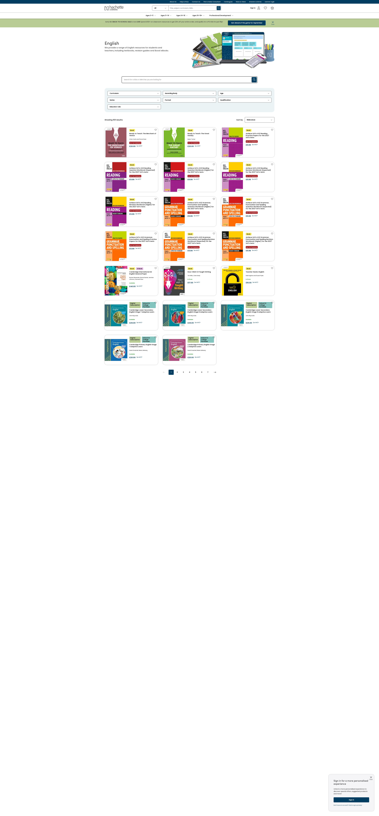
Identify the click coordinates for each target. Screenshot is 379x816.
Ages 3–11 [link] (149, 15)
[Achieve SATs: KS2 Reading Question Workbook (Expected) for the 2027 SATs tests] (131, 177)
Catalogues (228, 1)
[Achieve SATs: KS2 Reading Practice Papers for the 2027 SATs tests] (247, 142)
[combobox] (160, 8)
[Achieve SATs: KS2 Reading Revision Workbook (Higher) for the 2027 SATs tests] (131, 211)
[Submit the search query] (254, 79)
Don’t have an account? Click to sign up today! (348, 805)
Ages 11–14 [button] (165, 15)
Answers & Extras (255, 1)
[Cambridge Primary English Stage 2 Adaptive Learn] (189, 350)
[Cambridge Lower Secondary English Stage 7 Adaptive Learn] (131, 315)
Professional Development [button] (220, 15)
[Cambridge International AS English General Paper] (131, 281)
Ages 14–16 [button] (180, 15)
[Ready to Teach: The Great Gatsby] (189, 142)
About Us (173, 1)
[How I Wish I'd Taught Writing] (189, 281)
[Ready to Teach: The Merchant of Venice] (131, 142)
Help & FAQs (184, 1)
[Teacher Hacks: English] (247, 281)
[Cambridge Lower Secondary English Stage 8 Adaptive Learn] (189, 315)
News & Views (241, 1)
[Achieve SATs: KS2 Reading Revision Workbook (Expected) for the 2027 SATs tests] (247, 177)
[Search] (218, 8)
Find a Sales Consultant (212, 1)
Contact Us (196, 1)
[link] (255, 8)
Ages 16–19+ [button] (197, 15)
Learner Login (269, 1)
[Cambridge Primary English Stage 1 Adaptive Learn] (131, 350)
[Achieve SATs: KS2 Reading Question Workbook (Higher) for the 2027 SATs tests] (189, 177)
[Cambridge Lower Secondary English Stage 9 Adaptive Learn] (247, 315)
